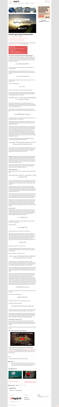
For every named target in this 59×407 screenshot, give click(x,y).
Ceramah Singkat (21, 3)
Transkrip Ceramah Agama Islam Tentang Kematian (16, 48)
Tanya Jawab (32, 3)
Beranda (11, 3)
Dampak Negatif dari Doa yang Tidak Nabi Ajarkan (16, 39)
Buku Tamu (26, 397)
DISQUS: (25, 385)
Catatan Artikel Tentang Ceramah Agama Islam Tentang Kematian (18, 53)
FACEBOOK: (21, 385)
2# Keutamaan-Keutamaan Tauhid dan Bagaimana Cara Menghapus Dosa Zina (30, 382)
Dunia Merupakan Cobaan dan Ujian (14, 51)
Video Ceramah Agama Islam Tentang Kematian (16, 52)
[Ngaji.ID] (16, 2)
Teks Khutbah (27, 3)
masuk (14, 390)
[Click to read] (15, 375)
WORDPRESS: (17, 385)
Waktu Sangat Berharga (13, 49)
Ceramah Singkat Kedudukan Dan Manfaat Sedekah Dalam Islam (18, 38)
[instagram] (45, 1)
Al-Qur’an (15, 3)
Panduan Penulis (27, 399)
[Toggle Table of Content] (26, 47)
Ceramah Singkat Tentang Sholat (14, 381)
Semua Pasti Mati (12, 50)
